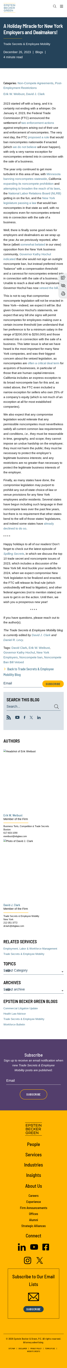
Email (7, 683)
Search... (13, 706)
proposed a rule (38, 137)
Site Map (12, 1348)
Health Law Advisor (14, 1013)
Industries (33, 1164)
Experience (33, 1202)
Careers (33, 1195)
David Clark (19, 647)
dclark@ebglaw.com (13, 926)
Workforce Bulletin (14, 1024)
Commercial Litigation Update (20, 1008)
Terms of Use (50, 1348)
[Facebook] (24, 718)
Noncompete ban (31, 657)
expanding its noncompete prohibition (28, 183)
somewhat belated (32, 244)
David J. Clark (35, 94)
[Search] (54, 6)
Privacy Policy (36, 1348)
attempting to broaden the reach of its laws (31, 188)
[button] (63, 277)
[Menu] (61, 7)
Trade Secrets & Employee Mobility (26, 44)
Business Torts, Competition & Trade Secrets (26, 826)
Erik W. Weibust (13, 94)
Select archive (14, 989)
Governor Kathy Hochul (19, 652)
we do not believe (24, 147)
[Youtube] (17, 718)
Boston (7, 829)
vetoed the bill (48, 288)
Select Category (15, 970)
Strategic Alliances (33, 1226)
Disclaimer (23, 1348)
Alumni (33, 1220)
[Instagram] (28, 1263)
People (33, 1144)
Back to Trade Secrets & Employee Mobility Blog (28, 671)
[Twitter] (31, 718)
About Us (33, 1186)
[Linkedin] (39, 718)
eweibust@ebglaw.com (15, 836)
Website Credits (33, 1351)
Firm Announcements (33, 1208)
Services (33, 1154)
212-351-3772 (10, 922)
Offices (33, 1214)
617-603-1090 (10, 832)
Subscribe (53, 684)
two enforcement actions (37, 122)
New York (8, 919)
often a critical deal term (43, 363)
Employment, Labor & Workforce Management (30, 948)
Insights (33, 1175)
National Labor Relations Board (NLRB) (34, 193)
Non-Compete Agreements (35, 83)
